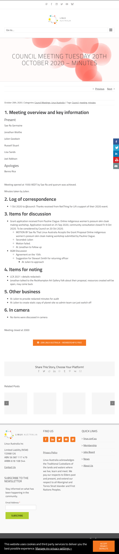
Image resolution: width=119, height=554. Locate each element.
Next (109, 88)
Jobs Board (89, 452)
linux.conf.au (90, 439)
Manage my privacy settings (52, 548)
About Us (88, 466)
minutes (92, 102)
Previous (99, 88)
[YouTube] (66, 439)
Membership (90, 445)
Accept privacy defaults (103, 546)
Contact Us (10, 467)
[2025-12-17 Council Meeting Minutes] (103, 403)
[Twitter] (59, 439)
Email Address (13, 502)
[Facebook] (45, 439)
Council (75, 102)
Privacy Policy (50, 452)
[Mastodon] (72, 439)
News (86, 459)
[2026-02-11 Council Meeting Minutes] (45, 403)
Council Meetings (42, 102)
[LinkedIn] (52, 439)
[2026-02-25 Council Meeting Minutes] (15, 403)
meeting (83, 102)
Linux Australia (58, 102)
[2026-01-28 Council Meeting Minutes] (74, 403)
